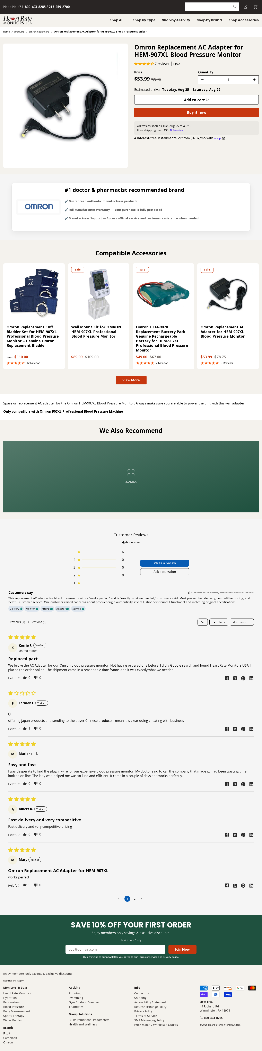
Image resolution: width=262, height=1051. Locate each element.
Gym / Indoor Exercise (84, 1002)
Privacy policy (170, 957)
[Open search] (203, 622)
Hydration (10, 998)
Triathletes (76, 1007)
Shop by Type (143, 20)
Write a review (165, 563)
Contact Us (141, 993)
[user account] (245, 6)
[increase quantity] (254, 79)
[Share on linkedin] (251, 678)
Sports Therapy (13, 1016)
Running (74, 993)
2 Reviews (162, 363)
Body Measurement (16, 1011)
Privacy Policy (143, 1011)
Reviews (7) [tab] (17, 622)
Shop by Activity (176, 20)
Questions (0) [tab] (37, 622)
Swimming (76, 998)
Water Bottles (12, 1020)
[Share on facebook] (226, 677)
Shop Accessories (243, 20)
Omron (8, 1042)
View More (131, 380)
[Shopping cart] (255, 6)
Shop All (116, 20)
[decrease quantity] (202, 79)
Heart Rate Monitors (17, 993)
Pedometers (11, 1002)
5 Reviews (227, 363)
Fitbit (6, 1033)
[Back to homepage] (17, 20)
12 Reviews (33, 363)
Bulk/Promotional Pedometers (89, 1020)
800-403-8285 (213, 1018)
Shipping (140, 998)
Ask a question (165, 571)
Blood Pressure (13, 1007)
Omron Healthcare (39, 31)
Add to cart (195, 99)
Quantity (205, 72)
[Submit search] (235, 6)
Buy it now (196, 112)
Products (19, 31)
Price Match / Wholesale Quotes (156, 1025)
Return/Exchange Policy (150, 1007)
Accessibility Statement (150, 1002)
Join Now (182, 949)
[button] (144, 64)
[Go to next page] (142, 899)
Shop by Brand (209, 20)
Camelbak (10, 1038)
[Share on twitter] (235, 678)
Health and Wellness (83, 1024)
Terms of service (147, 957)
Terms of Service (145, 1016)
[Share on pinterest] (243, 678)
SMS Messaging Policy (149, 1020)
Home (6, 31)
